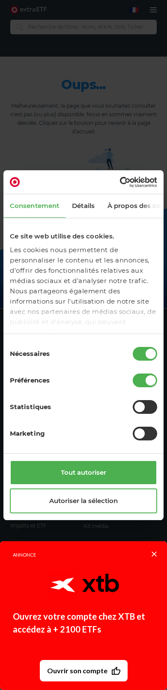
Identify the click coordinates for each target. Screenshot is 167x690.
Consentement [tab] (34, 206)
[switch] (145, 380)
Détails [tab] (83, 206)
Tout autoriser (83, 472)
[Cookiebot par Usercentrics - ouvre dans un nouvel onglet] (120, 182)
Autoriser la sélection (83, 501)
